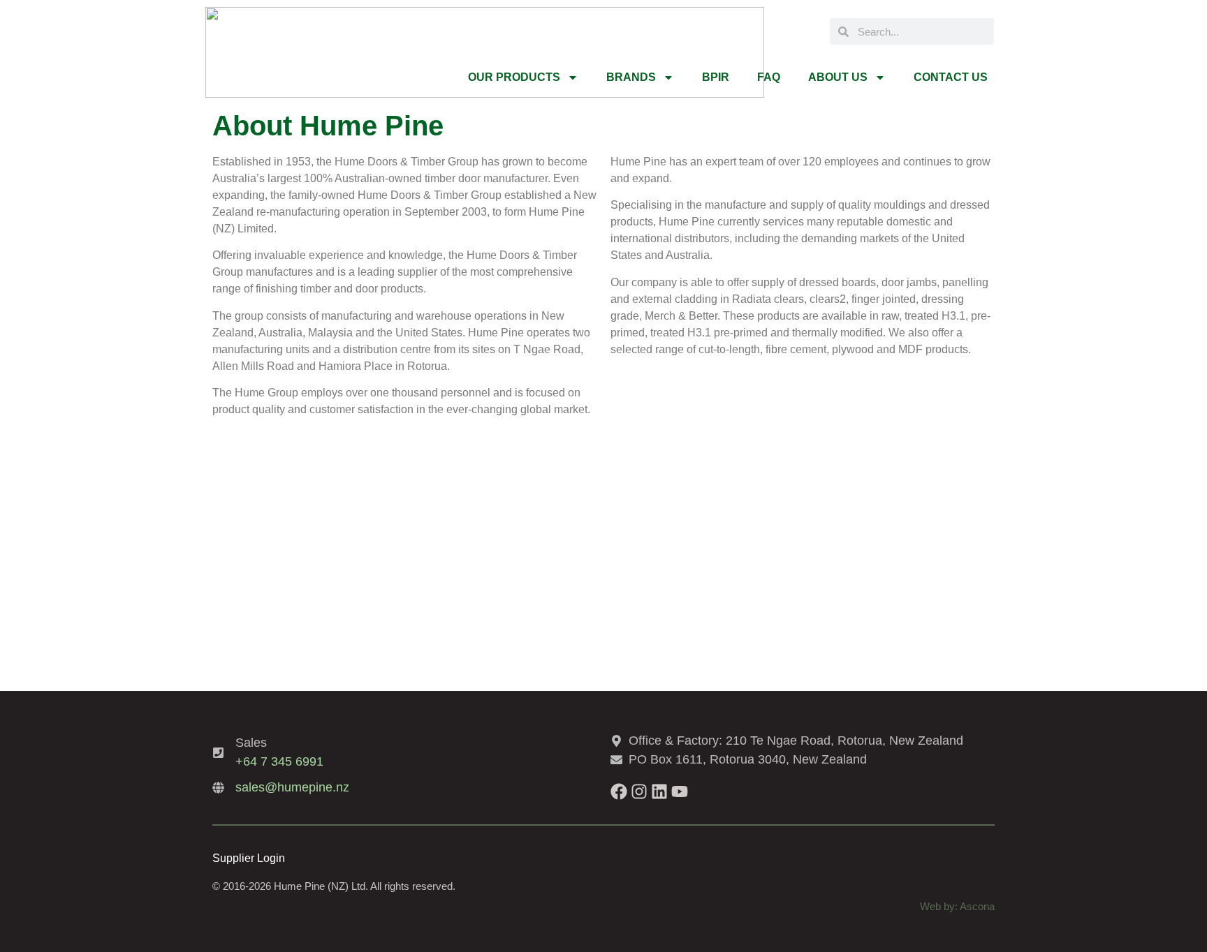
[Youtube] (679, 791)
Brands (631, 77)
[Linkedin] (659, 791)
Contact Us (951, 77)
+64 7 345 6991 (279, 761)
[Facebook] (618, 791)
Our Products (514, 77)
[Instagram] (639, 791)
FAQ (768, 77)
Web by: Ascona (957, 906)
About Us (838, 77)
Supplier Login (248, 858)
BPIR (715, 77)
